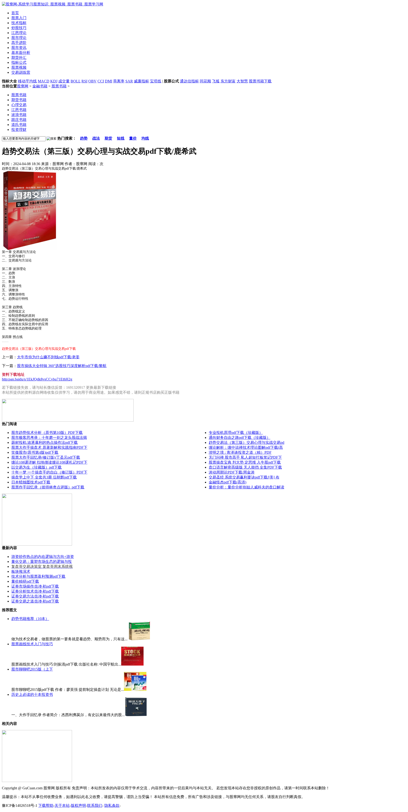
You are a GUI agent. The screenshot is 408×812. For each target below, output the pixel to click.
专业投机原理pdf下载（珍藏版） (236, 433)
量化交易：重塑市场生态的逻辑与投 (41, 562)
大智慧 (242, 81)
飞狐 (216, 81)
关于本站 (62, 805)
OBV (92, 81)
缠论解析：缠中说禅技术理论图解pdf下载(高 (246, 447)
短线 (120, 138)
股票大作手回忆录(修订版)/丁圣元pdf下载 (45, 457)
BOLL (76, 81)
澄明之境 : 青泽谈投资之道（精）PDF (240, 452)
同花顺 (205, 81)
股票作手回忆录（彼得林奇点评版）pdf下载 (47, 487)
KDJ (53, 81)
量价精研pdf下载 (25, 581)
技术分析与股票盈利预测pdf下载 (38, 576)
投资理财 (18, 130)
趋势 (84, 138)
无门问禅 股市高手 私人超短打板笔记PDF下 (245, 457)
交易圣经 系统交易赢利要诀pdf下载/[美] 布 (244, 477)
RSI (84, 81)
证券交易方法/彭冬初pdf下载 (35, 596)
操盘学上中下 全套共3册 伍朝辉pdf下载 (44, 477)
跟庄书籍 (18, 120)
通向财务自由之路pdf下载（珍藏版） (239, 438)
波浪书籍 (18, 115)
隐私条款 (111, 805)
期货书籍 (18, 100)
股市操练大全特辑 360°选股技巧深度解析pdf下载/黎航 (61, 366)
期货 (108, 138)
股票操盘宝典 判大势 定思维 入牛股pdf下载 (245, 462)
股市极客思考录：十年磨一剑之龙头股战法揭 (49, 438)
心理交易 (18, 105)
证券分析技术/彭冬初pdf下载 (35, 591)
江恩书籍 (18, 110)
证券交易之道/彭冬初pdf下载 (35, 601)
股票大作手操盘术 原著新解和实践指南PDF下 (49, 447)
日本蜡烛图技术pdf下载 (30, 482)
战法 (96, 138)
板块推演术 (20, 571)
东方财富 (228, 81)
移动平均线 (27, 81)
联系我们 (94, 805)
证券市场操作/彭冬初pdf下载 (35, 586)
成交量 (64, 81)
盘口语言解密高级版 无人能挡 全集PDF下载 (245, 467)
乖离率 (118, 81)
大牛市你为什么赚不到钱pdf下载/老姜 (48, 357)
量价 (133, 138)
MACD (43, 81)
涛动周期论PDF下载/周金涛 (232, 472)
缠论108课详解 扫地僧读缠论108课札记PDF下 (49, 462)
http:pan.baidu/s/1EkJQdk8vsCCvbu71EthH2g (37, 379)
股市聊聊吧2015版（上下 (32, 669)
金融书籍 (39, 86)
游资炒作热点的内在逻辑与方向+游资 (42, 557)
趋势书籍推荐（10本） (30, 619)
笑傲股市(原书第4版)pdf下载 (34, 452)
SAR (129, 81)
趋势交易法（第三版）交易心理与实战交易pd (246, 442)
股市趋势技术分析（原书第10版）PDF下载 (47, 433)
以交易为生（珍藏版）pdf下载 (36, 467)
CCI (101, 81)
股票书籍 (59, 86)
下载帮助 (45, 805)
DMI (108, 81)
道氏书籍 (18, 125)
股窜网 (22, 86)
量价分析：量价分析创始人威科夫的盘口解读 (246, 487)
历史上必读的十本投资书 (32, 694)
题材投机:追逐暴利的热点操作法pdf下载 (44, 442)
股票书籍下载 (260, 81)
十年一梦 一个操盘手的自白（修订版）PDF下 (49, 472)
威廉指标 (141, 81)
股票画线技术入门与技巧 (32, 644)
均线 (145, 138)
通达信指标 (189, 81)
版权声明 (78, 805)
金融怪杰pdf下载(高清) (227, 482)
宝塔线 (155, 81)
